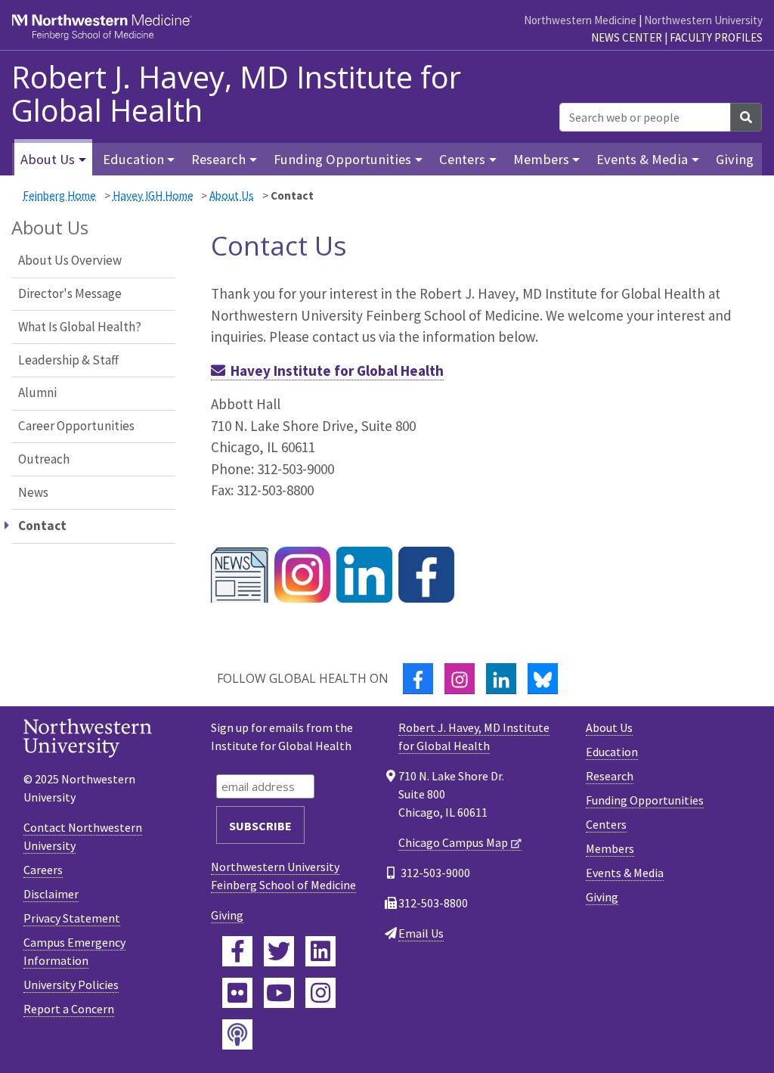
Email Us (421, 933)
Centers (606, 824)
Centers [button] (462, 159)
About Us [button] (47, 159)
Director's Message (70, 293)
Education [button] (133, 159)
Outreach (44, 459)
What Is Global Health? (79, 326)
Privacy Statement (71, 918)
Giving (735, 159)
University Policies (71, 984)
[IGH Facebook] (426, 573)
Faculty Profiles (716, 37)
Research (609, 775)
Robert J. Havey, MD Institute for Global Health (236, 93)
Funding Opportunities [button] (342, 159)
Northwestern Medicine (580, 20)
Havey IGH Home (153, 195)
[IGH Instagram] (302, 573)
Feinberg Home (59, 195)
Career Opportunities (76, 425)
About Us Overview (70, 260)
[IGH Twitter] (364, 573)
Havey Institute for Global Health (337, 370)
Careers (43, 869)
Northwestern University (703, 20)
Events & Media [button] (642, 159)
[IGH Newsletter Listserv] (239, 573)
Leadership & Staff (68, 360)
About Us (231, 195)
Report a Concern (68, 1008)
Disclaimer (51, 893)
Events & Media (625, 872)
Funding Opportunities (645, 800)
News (33, 492)
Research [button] (218, 159)
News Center (626, 37)
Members (610, 848)
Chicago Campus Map (453, 842)
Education (612, 751)
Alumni (37, 392)
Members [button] (541, 159)
